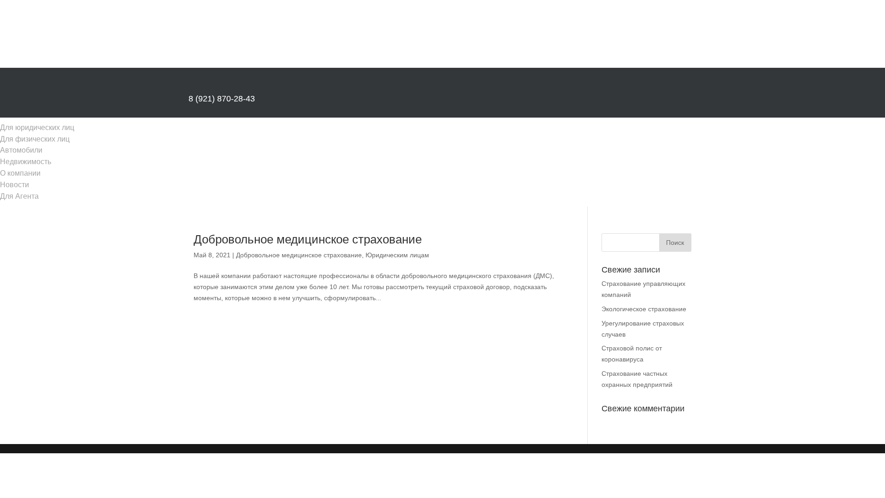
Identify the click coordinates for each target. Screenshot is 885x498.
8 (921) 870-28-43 (222, 98)
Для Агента (19, 196)
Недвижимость (25, 162)
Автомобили (21, 150)
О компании (20, 173)
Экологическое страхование (644, 309)
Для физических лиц (35, 139)
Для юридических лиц (37, 127)
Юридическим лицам (397, 255)
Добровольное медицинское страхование (308, 239)
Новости (14, 185)
